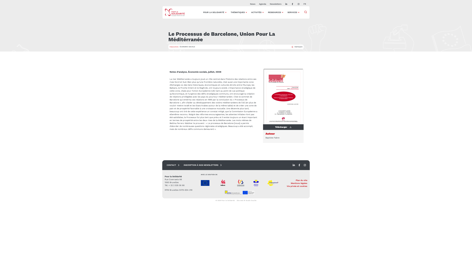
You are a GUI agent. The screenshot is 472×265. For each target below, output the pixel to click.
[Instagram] (304, 165)
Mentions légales (299, 183)
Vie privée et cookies (297, 186)
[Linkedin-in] (293, 165)
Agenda (262, 4)
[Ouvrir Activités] (263, 12)
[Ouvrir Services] (299, 12)
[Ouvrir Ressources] (283, 12)
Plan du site (301, 180)
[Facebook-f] (299, 165)
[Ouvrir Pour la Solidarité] (226, 12)
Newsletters (275, 4)
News (252, 4)
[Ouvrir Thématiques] (246, 12)
